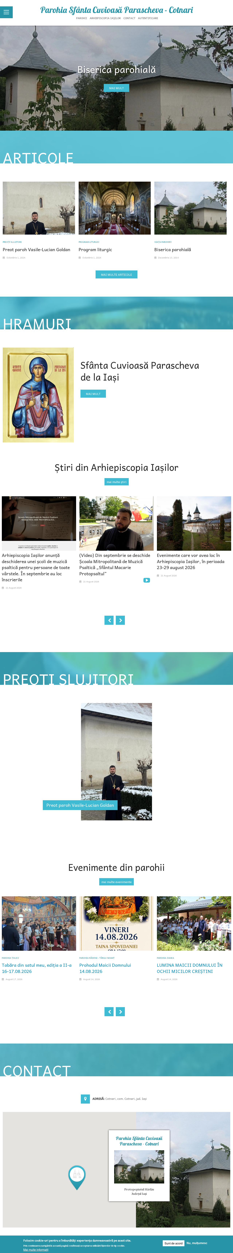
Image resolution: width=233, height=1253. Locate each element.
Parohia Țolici (10, 958)
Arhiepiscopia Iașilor (105, 18)
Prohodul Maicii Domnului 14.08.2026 (105, 968)
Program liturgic (89, 242)
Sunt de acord (174, 1243)
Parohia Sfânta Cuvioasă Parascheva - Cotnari (116, 10)
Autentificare (148, 18)
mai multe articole (116, 274)
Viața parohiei (162, 242)
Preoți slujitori (12, 242)
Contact (129, 18)
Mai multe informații (35, 1250)
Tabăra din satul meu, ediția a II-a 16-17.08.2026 (37, 968)
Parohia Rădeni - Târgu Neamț (96, 958)
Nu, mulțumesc (197, 1243)
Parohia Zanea (165, 958)
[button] (77, 1177)
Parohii (81, 18)
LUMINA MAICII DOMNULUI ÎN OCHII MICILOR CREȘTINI (189, 968)
